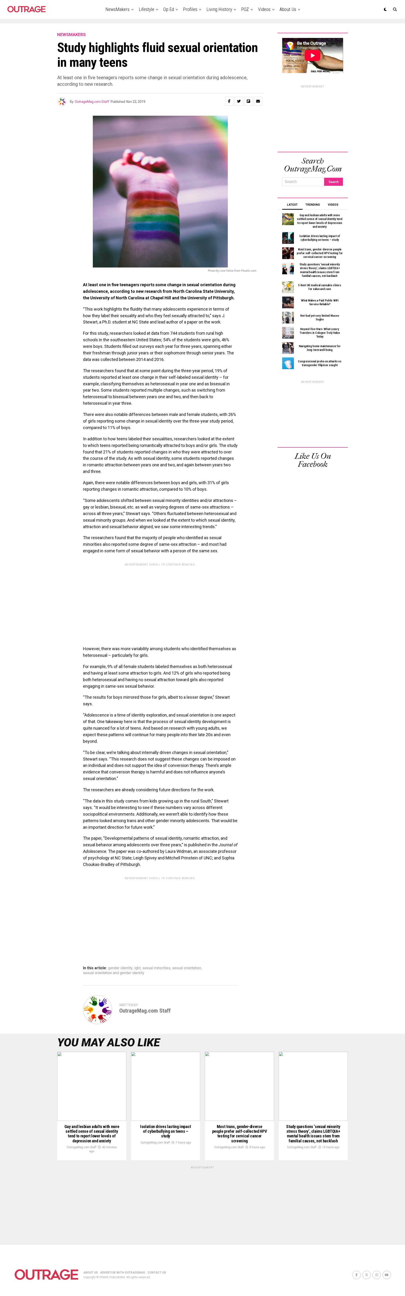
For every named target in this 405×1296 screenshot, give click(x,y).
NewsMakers (117, 9)
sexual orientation (186, 968)
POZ (245, 9)
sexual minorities (156, 968)
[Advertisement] (160, 601)
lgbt (137, 968)
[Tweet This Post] (239, 101)
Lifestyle (146, 9)
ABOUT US (90, 1272)
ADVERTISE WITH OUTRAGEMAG (122, 1272)
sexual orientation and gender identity (113, 973)
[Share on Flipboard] (248, 101)
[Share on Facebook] (229, 101)
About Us (288, 9)
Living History (219, 9)
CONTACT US (156, 1272)
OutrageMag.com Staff (92, 102)
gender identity (120, 968)
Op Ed (168, 9)
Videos (264, 9)
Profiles (190, 9)
